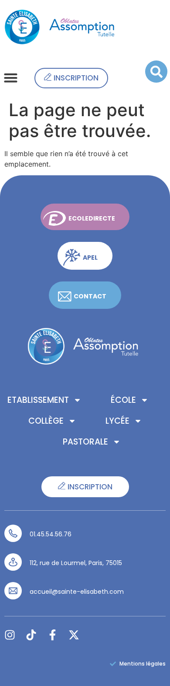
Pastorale (85, 442)
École (123, 400)
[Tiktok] (31, 634)
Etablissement (38, 400)
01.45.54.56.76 (50, 534)
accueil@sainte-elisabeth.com (77, 591)
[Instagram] (9, 634)
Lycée (117, 421)
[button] (11, 78)
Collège (46, 421)
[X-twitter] (73, 634)
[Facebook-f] (52, 634)
